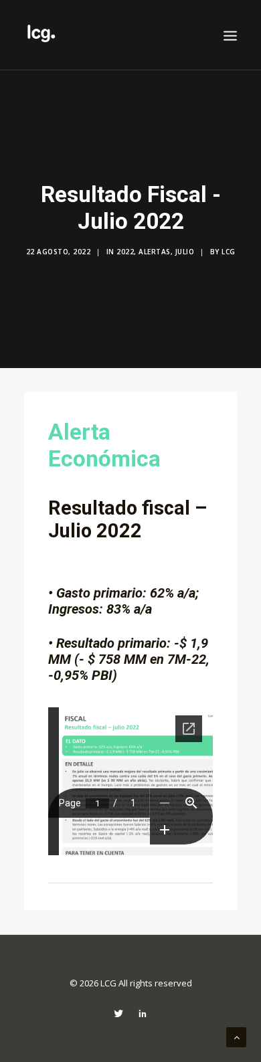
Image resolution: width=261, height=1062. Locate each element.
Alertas (155, 251)
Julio (185, 251)
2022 (125, 251)
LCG (229, 251)
